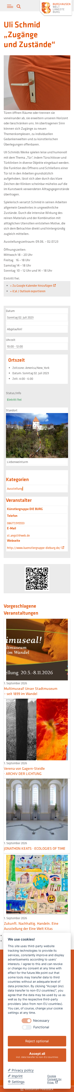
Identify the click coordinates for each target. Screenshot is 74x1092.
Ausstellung (14, 489)
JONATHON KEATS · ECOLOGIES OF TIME (34, 848)
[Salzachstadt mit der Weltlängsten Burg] (56, 8)
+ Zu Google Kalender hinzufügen (31, 285)
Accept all (37, 1055)
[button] (10, 6)
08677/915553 (15, 523)
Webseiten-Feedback (38, 1089)
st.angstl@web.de (18, 535)
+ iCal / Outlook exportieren (27, 291)
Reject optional (37, 1041)
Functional (41, 1027)
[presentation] (26, 1020)
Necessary (41, 1021)
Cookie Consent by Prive (54, 1079)
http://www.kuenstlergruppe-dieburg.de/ (34, 548)
